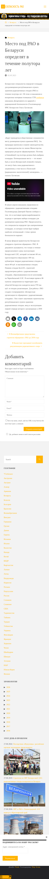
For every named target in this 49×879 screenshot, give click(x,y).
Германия (7, 521)
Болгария (7, 504)
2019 (8, 717)
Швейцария (8, 652)
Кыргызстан (8, 565)
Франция (7, 639)
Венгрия (7, 517)
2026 (8, 687)
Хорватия (7, 643)
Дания (6, 530)
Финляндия (8, 635)
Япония (7, 674)
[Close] (46, 837)
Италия (6, 543)
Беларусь (13, 22)
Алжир (6, 487)
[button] (8, 318)
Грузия (6, 526)
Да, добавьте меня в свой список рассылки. (25, 434)
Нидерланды (9, 578)
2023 (8, 700)
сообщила (40, 97)
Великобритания (10, 513)
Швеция (7, 656)
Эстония (7, 661)
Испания (7, 539)
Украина (7, 630)
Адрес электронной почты (14, 847)
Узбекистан (8, 626)
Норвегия (7, 582)
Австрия (7, 482)
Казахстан (8, 548)
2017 (8, 726)
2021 (8, 709)
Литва (6, 574)
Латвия (6, 569)
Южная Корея (9, 669)
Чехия (6, 648)
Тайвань (7, 617)
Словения (7, 604)
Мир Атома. (36, 867)
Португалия (8, 591)
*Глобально (8, 474)
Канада (6, 552)
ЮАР (6, 665)
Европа (7, 534)
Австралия (8, 478)
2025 (8, 691)
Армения (7, 491)
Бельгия (7, 500)
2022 (8, 704)
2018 (8, 722)
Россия (6, 595)
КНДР (6, 561)
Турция (7, 622)
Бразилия (7, 508)
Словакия (7, 600)
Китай (6, 556)
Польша (7, 587)
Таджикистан (9, 613)
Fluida (17, 867)
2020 (8, 713)
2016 (8, 730)
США (6, 608)
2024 (8, 696)
